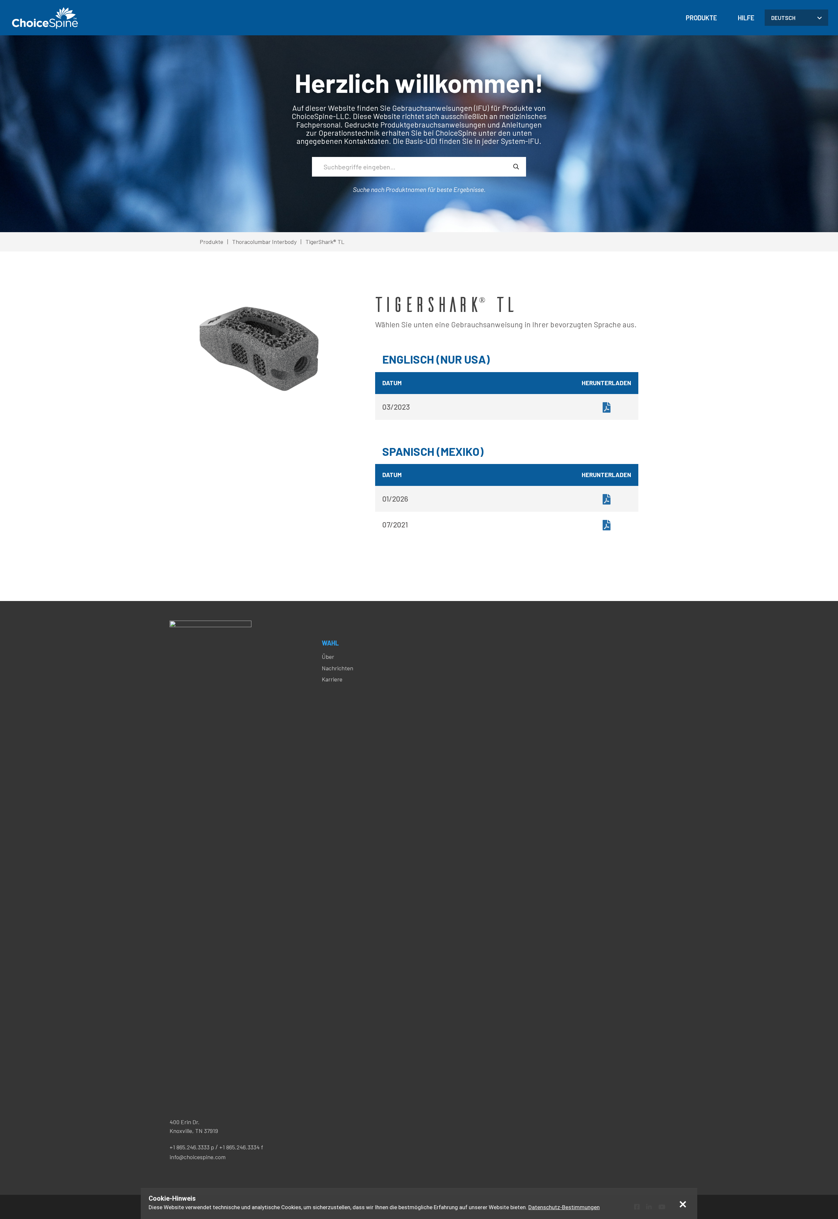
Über (328, 656)
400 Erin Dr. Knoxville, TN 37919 (194, 1126)
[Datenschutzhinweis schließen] (682, 1203)
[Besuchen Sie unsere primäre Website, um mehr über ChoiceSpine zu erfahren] (44, 18)
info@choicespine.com (198, 1156)
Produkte (701, 18)
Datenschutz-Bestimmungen (564, 1207)
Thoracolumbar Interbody (264, 241)
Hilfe (746, 18)
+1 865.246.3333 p (192, 1147)
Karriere (332, 679)
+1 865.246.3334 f (241, 1147)
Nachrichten (337, 668)
